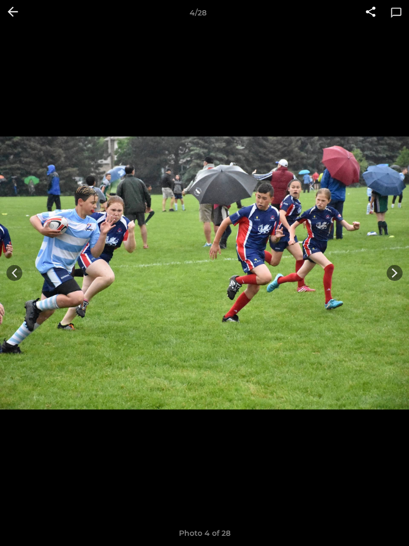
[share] (370, 12)
